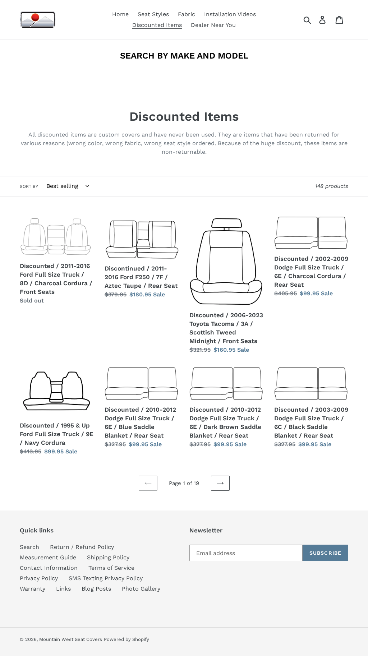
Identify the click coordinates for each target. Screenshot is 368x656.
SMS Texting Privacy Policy (106, 578)
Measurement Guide (48, 557)
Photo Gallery (141, 588)
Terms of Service (111, 567)
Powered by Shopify (126, 639)
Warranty (32, 588)
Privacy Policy (39, 578)
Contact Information (49, 567)
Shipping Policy (108, 557)
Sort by (29, 186)
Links (63, 588)
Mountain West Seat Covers (70, 639)
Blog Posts (96, 588)
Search (29, 547)
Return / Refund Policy (82, 547)
